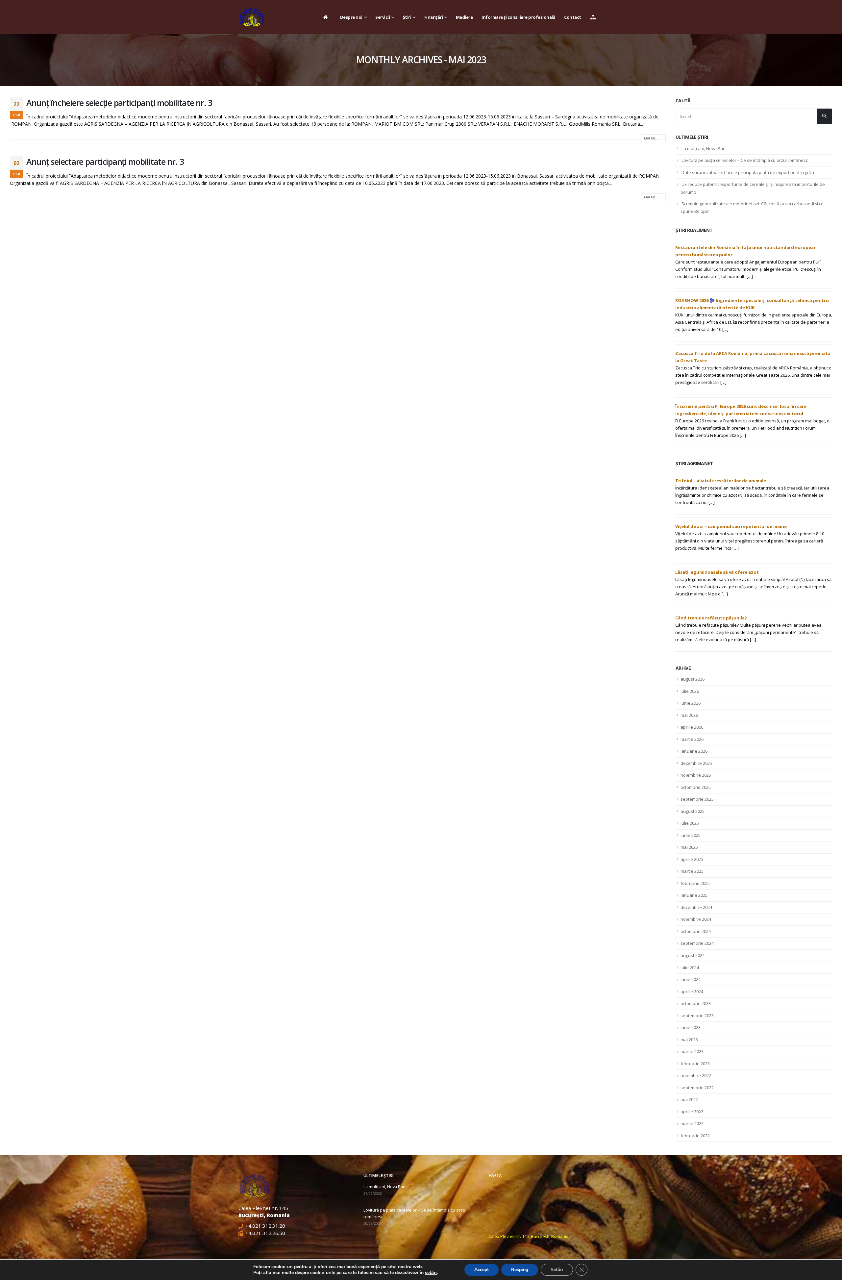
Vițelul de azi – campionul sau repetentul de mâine (731, 526)
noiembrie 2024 (696, 919)
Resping (519, 1270)
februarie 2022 (695, 1136)
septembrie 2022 (697, 1088)
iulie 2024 (690, 967)
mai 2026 (689, 715)
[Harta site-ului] (595, 17)
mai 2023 (689, 1039)
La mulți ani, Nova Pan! (704, 148)
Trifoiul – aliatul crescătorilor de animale (720, 481)
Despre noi (351, 17)
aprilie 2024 (692, 991)
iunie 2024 (691, 979)
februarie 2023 (695, 1064)
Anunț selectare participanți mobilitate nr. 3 (105, 161)
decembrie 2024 (696, 907)
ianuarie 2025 (694, 895)
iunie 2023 (691, 1027)
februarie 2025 (695, 883)
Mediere (464, 17)
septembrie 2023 (697, 1015)
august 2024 (693, 955)
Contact (572, 17)
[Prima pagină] (326, 17)
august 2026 (693, 679)
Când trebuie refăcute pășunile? (711, 618)
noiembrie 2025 (696, 775)
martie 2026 (692, 739)
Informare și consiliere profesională (518, 17)
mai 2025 (689, 847)
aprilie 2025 (692, 859)
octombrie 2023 (696, 1003)
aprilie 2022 (692, 1112)
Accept (481, 1270)
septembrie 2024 (697, 943)
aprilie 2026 (692, 727)
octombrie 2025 (696, 787)
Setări (557, 1270)
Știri (407, 17)
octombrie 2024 (696, 931)
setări (431, 1273)
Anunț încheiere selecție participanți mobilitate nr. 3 (119, 102)
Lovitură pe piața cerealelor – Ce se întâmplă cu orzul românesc (744, 160)
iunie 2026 (691, 703)
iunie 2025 (691, 835)
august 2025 (693, 811)
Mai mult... (653, 138)
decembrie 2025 (696, 763)
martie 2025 (692, 871)
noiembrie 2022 (696, 1075)
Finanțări (433, 17)
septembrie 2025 (697, 799)
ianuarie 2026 (694, 751)
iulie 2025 (690, 823)
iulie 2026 (690, 691)
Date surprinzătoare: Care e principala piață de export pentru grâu (747, 172)
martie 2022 (692, 1123)
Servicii (382, 17)
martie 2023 (692, 1051)
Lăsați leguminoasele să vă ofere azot (717, 572)
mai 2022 (689, 1099)
